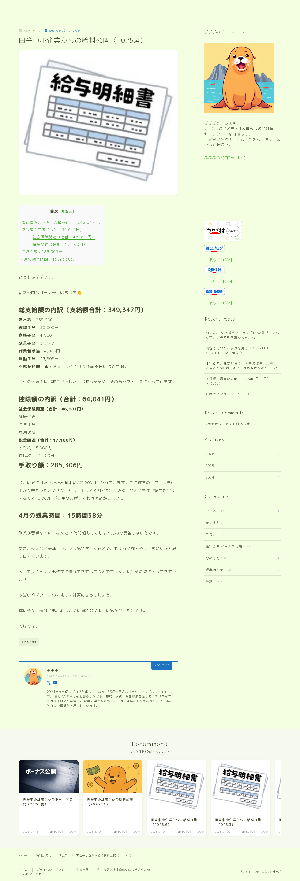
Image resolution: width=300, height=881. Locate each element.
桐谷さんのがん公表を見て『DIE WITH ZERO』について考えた (237, 350)
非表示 (66, 211)
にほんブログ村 (218, 259)
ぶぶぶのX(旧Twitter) (225, 157)
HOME (23, 855)
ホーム (23, 870)
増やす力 (216, 522)
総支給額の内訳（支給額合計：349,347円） (62, 222)
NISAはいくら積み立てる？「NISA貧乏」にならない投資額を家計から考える (242, 334)
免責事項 (82, 870)
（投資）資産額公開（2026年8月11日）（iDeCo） (238, 381)
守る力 (214, 534)
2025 (210, 465)
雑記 (213, 581)
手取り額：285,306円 (42, 251)
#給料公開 (29, 642)
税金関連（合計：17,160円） (60, 244)
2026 (210, 454)
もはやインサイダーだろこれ (229, 394)
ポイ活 (214, 511)
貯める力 (216, 558)
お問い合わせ (32, 874)
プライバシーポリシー (52, 870)
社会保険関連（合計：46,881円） (64, 237)
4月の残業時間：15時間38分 (48, 259)
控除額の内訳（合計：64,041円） (52, 229)
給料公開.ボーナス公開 (64, 30)
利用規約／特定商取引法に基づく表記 (123, 870)
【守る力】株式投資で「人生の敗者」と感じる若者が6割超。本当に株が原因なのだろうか (242, 365)
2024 (210, 477)
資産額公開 (218, 570)
